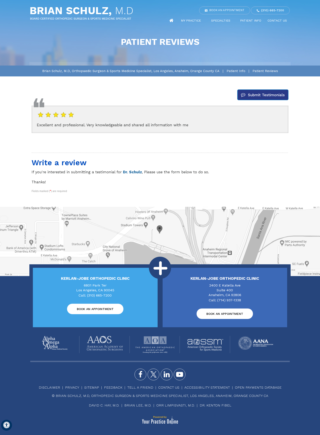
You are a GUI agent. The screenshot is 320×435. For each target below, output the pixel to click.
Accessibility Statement (207, 387)
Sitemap (91, 387)
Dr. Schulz (132, 172)
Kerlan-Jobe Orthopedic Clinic (95, 278)
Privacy (72, 387)
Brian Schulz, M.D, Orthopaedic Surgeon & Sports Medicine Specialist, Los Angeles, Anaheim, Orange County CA (130, 71)
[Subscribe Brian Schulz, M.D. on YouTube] (179, 374)
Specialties (220, 20)
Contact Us (277, 20)
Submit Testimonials (266, 95)
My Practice (191, 20)
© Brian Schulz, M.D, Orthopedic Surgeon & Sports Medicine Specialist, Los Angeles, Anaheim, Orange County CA (160, 396)
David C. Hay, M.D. (104, 405)
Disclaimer (49, 387)
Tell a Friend (140, 387)
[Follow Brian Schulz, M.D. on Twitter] (153, 374)
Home (171, 20)
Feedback (113, 387)
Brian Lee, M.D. (137, 405)
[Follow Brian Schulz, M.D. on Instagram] (166, 374)
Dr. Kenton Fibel (215, 405)
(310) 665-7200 (272, 10)
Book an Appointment (226, 10)
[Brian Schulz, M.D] (81, 13)
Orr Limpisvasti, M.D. (175, 405)
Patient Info (250, 20)
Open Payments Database (258, 387)
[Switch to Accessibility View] (6, 425)
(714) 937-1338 (229, 300)
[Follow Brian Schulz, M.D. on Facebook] (140, 374)
